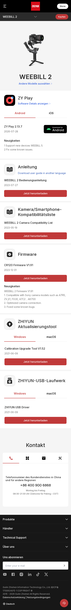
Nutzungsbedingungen (38, 597)
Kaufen (61, 16)
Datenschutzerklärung (14, 597)
